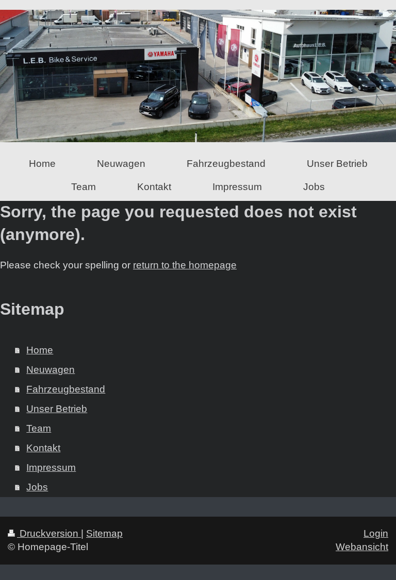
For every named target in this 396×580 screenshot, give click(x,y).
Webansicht (362, 546)
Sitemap (104, 533)
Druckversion (49, 533)
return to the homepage (185, 265)
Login (376, 533)
